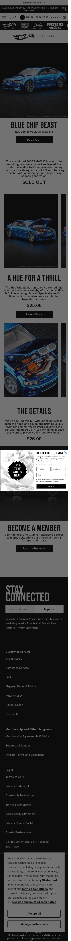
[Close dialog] (65, 452)
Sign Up (51, 486)
